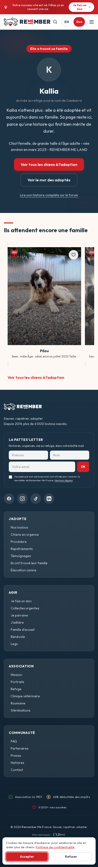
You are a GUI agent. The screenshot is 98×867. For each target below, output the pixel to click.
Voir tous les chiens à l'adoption (49, 164)
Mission (16, 675)
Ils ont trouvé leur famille (29, 563)
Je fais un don (21, 601)
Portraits (17, 682)
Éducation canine (23, 570)
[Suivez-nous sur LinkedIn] (49, 498)
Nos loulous (19, 527)
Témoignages (21, 556)
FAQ (14, 741)
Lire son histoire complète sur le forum (49, 195)
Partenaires (20, 748)
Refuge (16, 689)
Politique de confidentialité (55, 847)
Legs (14, 644)
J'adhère (17, 622)
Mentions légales (63, 480)
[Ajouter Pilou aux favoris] (73, 255)
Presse (16, 755)
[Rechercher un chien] (55, 22)
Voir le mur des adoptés (49, 180)
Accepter (27, 856)
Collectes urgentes (25, 608)
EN (66, 22)
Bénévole (18, 637)
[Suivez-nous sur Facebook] (9, 498)
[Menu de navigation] (91, 22)
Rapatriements (22, 549)
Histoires (17, 763)
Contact (17, 770)
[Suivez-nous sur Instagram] (22, 498)
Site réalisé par (41, 834)
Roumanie (18, 703)
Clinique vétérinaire (25, 696)
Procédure (19, 541)
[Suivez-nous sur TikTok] (35, 498)
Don (79, 22)
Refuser (71, 856)
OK (83, 466)
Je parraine (19, 615)
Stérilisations (20, 710)
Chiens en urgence (25, 534)
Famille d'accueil (22, 629)
